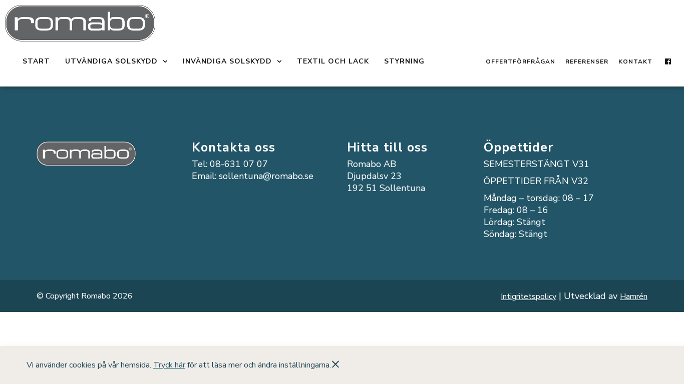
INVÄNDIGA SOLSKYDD (227, 61)
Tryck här (169, 365)
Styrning (404, 61)
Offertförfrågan (520, 62)
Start (36, 61)
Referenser (586, 62)
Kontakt (635, 62)
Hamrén (633, 296)
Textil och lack (333, 61)
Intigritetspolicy (528, 296)
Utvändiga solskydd (111, 61)
